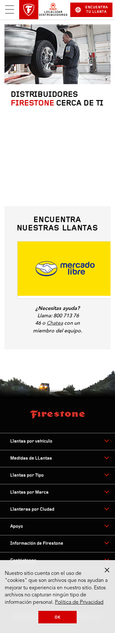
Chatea (55, 323)
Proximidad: (54, 380)
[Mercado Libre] (65, 270)
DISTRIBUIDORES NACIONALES (81, 356)
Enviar (23, 174)
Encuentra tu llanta (96, 10)
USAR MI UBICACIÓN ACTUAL (49, 190)
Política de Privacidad (79, 602)
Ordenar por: (86, 380)
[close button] (107, 570)
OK (58, 617)
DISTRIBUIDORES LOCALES (34, 356)
